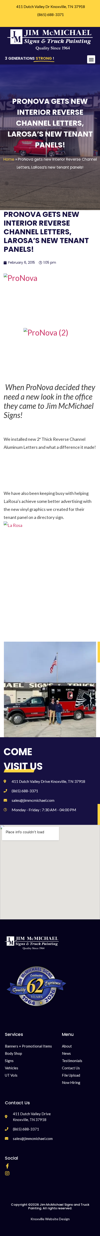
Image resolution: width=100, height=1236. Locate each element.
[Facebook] (7, 1166)
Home (8, 159)
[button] (91, 59)
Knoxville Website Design (50, 1219)
